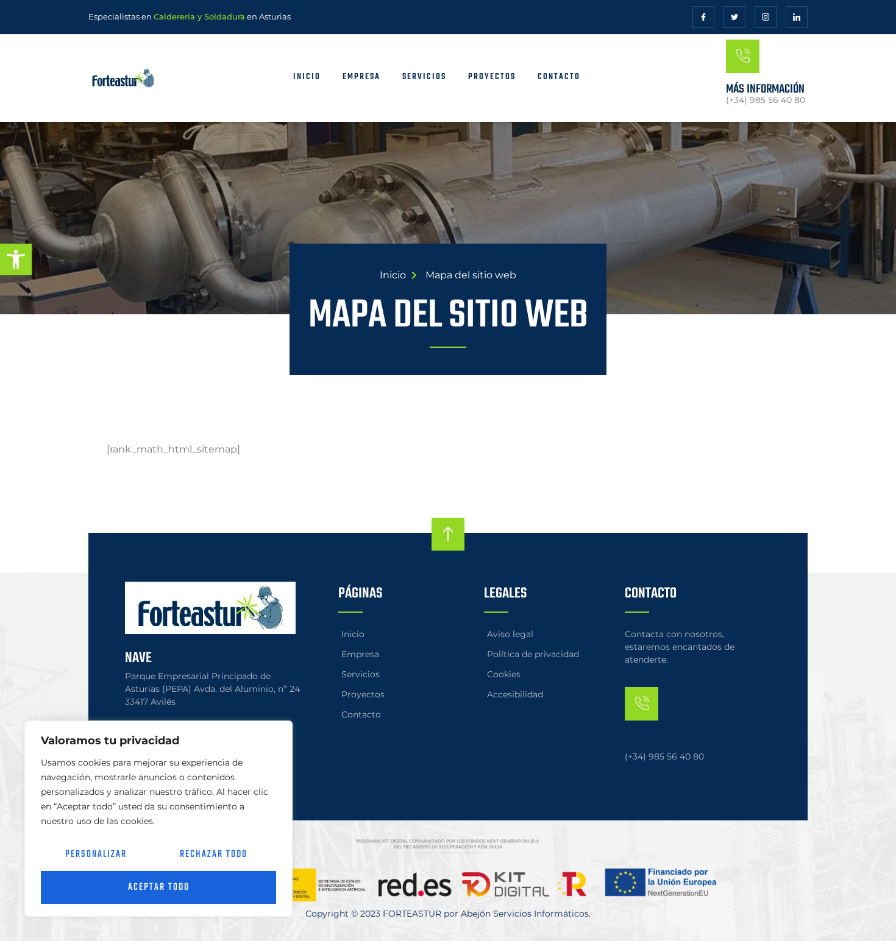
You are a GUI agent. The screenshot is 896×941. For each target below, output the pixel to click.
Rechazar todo (213, 854)
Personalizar (96, 854)
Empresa (361, 77)
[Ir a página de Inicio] (136, 78)
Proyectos (492, 77)
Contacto (559, 77)
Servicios (424, 77)
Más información (765, 89)
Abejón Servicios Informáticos (525, 913)
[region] (158, 819)
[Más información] (742, 56)
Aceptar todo (159, 887)
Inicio (307, 77)
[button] (16, 259)
